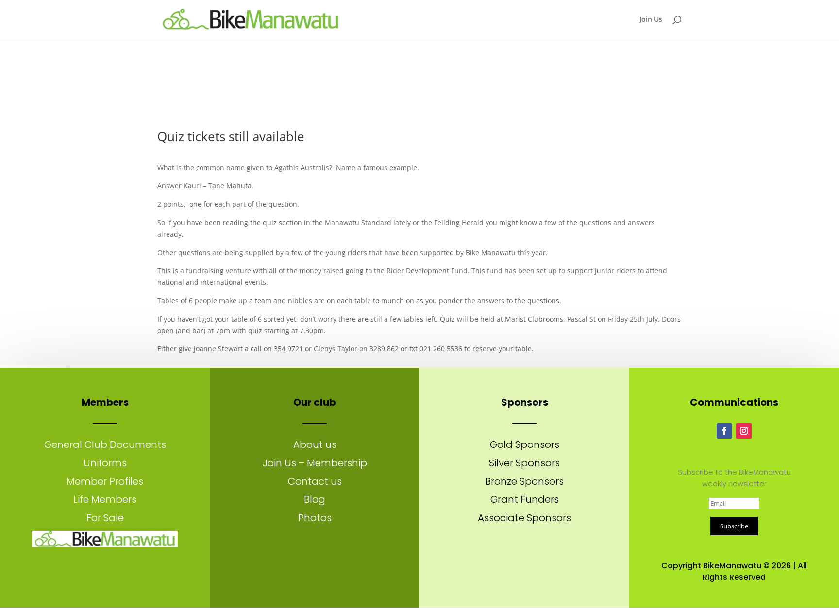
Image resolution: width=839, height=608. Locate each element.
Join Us (650, 20)
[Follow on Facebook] (724, 431)
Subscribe (734, 526)
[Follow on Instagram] (744, 431)
